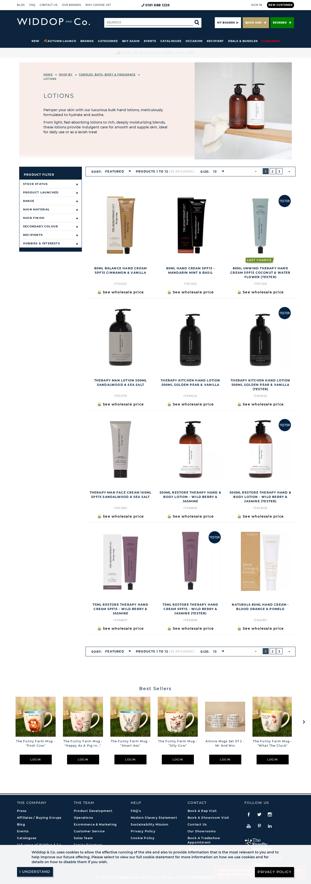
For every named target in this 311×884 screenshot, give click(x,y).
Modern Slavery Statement (154, 817)
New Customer (280, 5)
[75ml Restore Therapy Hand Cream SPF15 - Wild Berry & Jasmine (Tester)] (190, 561)
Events (150, 41)
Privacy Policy (143, 831)
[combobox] (116, 171)
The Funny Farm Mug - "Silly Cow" (178, 743)
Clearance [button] (270, 41)
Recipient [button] (215, 41)
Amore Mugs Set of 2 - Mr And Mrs (225, 743)
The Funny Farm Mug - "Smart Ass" (130, 743)
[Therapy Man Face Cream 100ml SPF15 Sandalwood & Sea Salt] (120, 449)
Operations (83, 817)
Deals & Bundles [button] (243, 41)
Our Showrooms (202, 831)
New (35, 41)
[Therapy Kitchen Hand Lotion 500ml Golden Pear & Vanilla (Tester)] (260, 337)
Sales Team (83, 838)
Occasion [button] (194, 41)
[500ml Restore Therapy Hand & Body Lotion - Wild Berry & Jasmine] (190, 449)
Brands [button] (87, 41)
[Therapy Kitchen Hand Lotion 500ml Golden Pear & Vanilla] (190, 337)
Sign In (256, 5)
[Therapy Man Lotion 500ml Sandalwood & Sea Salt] (120, 337)
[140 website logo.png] (53, 21)
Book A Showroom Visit (208, 817)
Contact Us (49, 5)
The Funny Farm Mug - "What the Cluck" (272, 743)
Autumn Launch (62, 41)
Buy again (131, 41)
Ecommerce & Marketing (95, 824)
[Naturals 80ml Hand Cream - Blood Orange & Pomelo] (260, 561)
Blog (21, 5)
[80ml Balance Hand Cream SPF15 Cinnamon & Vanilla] (120, 225)
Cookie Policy (143, 838)
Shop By (65, 74)
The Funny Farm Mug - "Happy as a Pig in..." (83, 743)
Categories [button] (108, 41)
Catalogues (170, 41)
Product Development (93, 811)
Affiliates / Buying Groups (39, 817)
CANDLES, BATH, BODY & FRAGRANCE (107, 74)
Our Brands (71, 5)
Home (48, 74)
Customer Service (89, 831)
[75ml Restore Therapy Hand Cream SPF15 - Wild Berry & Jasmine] (120, 561)
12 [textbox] (215, 171)
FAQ (32, 5)
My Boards (226, 22)
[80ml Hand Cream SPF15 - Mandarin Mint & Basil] (190, 225)
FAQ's (136, 811)
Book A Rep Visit (202, 811)
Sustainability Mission (149, 824)
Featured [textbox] (114, 171)
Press (21, 811)
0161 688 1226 (157, 5)
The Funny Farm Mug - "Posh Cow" (35, 743)
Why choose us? (98, 5)
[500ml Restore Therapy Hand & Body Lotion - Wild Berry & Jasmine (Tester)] (260, 449)
